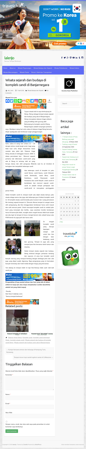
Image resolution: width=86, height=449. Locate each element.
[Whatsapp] (16, 101)
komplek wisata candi (17, 340)
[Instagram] (36, 101)
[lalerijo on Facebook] (61, 57)
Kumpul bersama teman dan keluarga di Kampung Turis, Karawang (26, 351)
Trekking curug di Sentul (69, 144)
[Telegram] (32, 101)
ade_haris (10, 90)
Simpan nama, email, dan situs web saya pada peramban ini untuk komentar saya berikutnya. (27, 425)
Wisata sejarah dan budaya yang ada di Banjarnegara (32, 342)
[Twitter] (11, 101)
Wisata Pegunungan (24, 68)
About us (13, 68)
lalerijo (9, 58)
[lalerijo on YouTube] (73, 57)
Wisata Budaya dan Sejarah (43, 68)
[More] (44, 101)
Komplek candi (27, 337)
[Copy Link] (28, 101)
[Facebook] (7, 101)
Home (5, 68)
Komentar (9, 375)
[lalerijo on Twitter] (64, 57)
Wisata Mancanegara (10, 72)
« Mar (61, 222)
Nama (7, 394)
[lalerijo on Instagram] (82, 57)
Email (7, 403)
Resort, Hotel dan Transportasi (41, 72)
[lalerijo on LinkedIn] (76, 57)
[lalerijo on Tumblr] (79, 57)
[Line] (20, 101)
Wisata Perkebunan (60, 68)
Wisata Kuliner (74, 68)
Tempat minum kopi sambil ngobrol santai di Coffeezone (33, 357)
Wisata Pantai (24, 72)
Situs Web (8, 412)
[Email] (40, 101)
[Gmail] (24, 101)
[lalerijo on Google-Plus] (67, 57)
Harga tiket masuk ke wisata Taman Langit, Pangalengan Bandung (69, 167)
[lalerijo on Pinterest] (70, 57)
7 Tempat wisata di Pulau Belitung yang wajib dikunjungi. (70, 139)
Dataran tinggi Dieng (15, 337)
